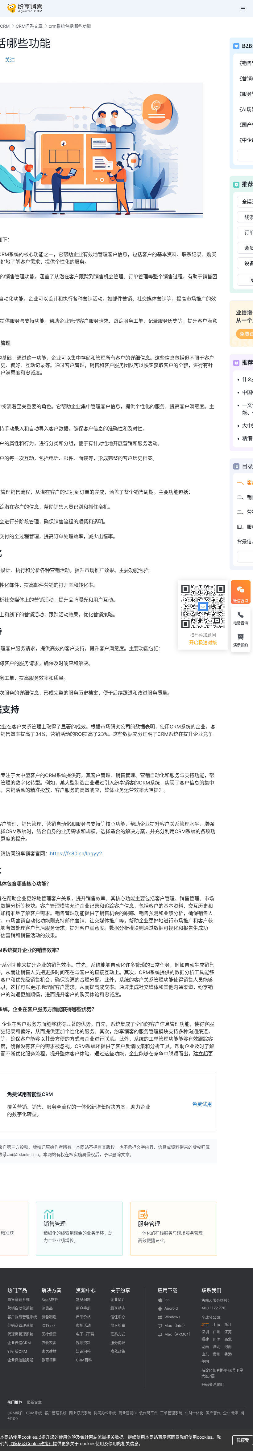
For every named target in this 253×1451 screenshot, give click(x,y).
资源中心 (86, 1290)
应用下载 (167, 1290)
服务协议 (117, 1342)
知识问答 (83, 1351)
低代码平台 (148, 1413)
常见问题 (83, 1299)
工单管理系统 (171, 1413)
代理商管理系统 (20, 1334)
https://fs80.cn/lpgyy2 (76, 853)
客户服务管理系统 (22, 1317)
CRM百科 (84, 1360)
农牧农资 (49, 1342)
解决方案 (51, 1290)
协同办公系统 (105, 1413)
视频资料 (83, 1342)
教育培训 (49, 1360)
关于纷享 (120, 1290)
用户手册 (83, 1308)
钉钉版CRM (17, 1351)
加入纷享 (117, 1325)
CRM (5, 26)
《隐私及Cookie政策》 (31, 1443)
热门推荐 (14, 1402)
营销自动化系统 (20, 1308)
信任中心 (117, 1317)
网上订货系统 (80, 1413)
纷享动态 (117, 1308)
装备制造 (49, 1317)
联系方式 (117, 1334)
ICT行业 (48, 1325)
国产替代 (213, 1413)
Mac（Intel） (175, 1325)
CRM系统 (34, 1413)
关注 (10, 60)
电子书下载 (85, 1334)
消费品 (47, 1308)
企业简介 (117, 1299)
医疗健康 (49, 1334)
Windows (172, 1317)
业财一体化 (194, 1413)
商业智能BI (127, 1413)
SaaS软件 (50, 1299)
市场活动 (83, 1325)
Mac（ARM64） (178, 1334)
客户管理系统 (55, 1413)
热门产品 (17, 1290)
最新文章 (34, 1402)
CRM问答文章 (29, 26)
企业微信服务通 (20, 1360)
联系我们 (211, 1290)
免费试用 (202, 1104)
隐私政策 (117, 1351)
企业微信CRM (19, 1342)
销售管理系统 (18, 1299)
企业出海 (230, 1413)
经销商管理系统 (20, 1325)
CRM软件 (15, 1413)
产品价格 (83, 1317)
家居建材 (49, 1351)
